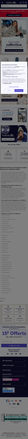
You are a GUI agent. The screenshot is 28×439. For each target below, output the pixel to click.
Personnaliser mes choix (13, 86)
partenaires (17, 66)
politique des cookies (7, 83)
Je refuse (9, 90)
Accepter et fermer (19, 90)
